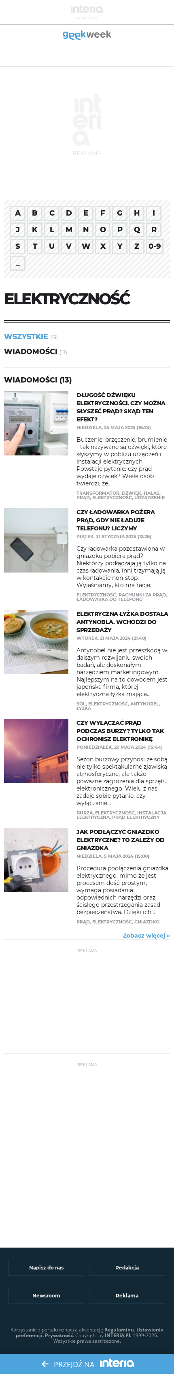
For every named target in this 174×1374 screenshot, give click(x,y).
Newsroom (46, 1296)
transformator (97, 493)
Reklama (127, 1296)
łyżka (83, 708)
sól (81, 704)
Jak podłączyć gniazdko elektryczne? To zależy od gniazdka (120, 840)
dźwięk (131, 493)
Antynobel (144, 704)
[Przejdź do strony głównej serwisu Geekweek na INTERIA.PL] (87, 35)
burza (84, 813)
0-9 (155, 246)
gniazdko (146, 922)
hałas (151, 493)
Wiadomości (30, 351)
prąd (83, 497)
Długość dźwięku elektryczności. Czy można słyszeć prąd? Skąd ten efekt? (121, 407)
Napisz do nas (46, 1268)
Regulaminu (119, 1329)
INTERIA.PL (118, 1335)
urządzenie (149, 497)
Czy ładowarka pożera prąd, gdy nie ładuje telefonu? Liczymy (115, 520)
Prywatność (59, 1335)
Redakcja (127, 1268)
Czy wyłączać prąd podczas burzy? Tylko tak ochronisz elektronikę (120, 731)
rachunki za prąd (142, 595)
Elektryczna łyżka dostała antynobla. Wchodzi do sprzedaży (122, 622)
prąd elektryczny (135, 817)
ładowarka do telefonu (109, 599)
